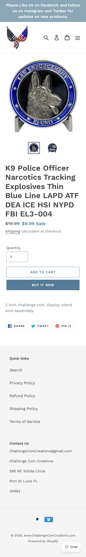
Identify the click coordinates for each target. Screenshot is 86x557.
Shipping (12, 231)
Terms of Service (25, 421)
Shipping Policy (24, 408)
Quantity (13, 248)
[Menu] (77, 37)
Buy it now (43, 285)
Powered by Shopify (43, 541)
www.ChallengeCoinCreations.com (49, 535)
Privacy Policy (22, 383)
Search (16, 370)
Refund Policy (22, 396)
